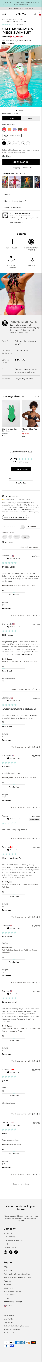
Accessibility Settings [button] (13, 1302)
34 (23, 143)
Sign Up (20, 222)
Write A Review (21, 469)
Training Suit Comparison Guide (18, 1274)
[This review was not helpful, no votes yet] (37, 615)
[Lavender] (15, 129)
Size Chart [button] (6, 156)
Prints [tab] (30, 118)
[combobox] (30, 547)
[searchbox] (11, 527)
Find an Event (10, 1247)
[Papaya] (25, 129)
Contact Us (8, 1298)
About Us (8, 1233)
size (4, 537)
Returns (7, 1281)
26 (4, 143)
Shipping (8, 1284)
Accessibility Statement (12, 1329)
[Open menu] (10, 13)
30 (13, 143)
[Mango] (9, 129)
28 (9, 143)
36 (28, 143)
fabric (16, 537)
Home (4, 19)
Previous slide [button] (3, 3)
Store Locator (9, 1295)
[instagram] (5, 1252)
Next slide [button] (38, 3)
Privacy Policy (9, 1315)
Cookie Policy (8, 1322)
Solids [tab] (12, 118)
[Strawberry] (4, 129)
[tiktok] (16, 1252)
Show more (7, 542)
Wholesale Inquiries (12, 1291)
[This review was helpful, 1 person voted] (33, 689)
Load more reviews (21, 1184)
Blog (6, 1244)
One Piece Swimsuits (16, 19)
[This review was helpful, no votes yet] (33, 615)
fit (10, 537)
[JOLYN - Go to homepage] (21, 14)
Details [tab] (7, 195)
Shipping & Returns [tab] (12, 207)
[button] (39, 16)
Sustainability (9, 1237)
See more (6, 608)
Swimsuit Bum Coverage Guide (17, 1277)
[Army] (20, 129)
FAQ (6, 1267)
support (25, 537)
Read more (27, 654)
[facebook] (10, 1252)
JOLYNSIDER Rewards (13, 1240)
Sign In (12, 222)
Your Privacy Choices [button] (11, 1333)
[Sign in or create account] (35, 14)
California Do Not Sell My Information (17, 1326)
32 (18, 143)
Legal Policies (8, 1319)
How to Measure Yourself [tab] (15, 201)
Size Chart (8, 1270)
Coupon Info (9, 1288)
